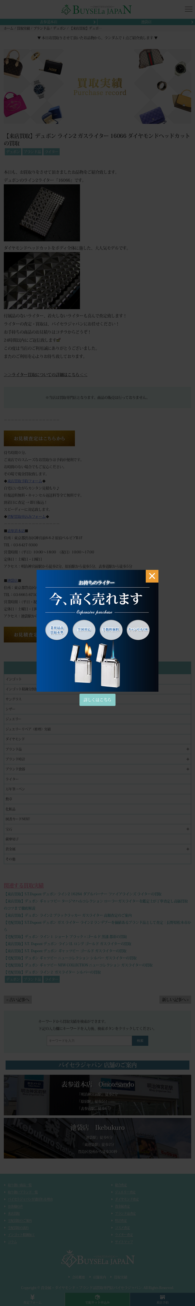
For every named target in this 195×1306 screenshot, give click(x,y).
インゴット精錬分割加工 (23, 689)
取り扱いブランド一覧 (23, 1192)
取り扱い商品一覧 (20, 1184)
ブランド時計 (15, 759)
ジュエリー (14, 719)
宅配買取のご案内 (20, 1220)
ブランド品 (32, 152)
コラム (12, 1241)
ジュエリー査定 (125, 1192)
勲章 (9, 799)
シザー (10, 709)
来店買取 (14, 1213)
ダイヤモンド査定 (127, 1199)
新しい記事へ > (175, 1000)
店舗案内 (99, 1277)
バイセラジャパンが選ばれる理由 (30, 1199)
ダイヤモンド (15, 739)
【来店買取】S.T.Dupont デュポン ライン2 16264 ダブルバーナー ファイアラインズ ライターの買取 (82, 894)
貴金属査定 (122, 1206)
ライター (52, 152)
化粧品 (10, 809)
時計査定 (121, 1220)
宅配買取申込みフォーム (26, 516)
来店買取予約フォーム (24, 481)
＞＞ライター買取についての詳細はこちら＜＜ (45, 375)
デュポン (13, 152)
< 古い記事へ (17, 1000)
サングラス (14, 699)
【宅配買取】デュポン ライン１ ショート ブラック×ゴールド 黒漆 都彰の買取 (65, 936)
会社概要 (78, 1277)
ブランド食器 (15, 769)
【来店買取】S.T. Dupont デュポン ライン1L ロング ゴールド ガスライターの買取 (67, 944)
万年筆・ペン (15, 789)
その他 (10, 859)
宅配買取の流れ (18, 1227)
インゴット (14, 679)
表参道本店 (48, 22)
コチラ (62, 332)
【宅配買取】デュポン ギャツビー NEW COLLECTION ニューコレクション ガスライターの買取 (78, 965)
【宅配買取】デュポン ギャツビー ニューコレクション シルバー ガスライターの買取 (70, 958)
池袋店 (146, 22)
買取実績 (120, 1277)
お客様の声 (15, 1206)
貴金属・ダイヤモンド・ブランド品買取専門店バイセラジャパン (91, 1288)
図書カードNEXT (18, 819)
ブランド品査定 (125, 1213)
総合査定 (121, 1184)
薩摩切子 (12, 839)
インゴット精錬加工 (21, 1234)
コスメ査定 (122, 1227)
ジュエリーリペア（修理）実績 (28, 729)
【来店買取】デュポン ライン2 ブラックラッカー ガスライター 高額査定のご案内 (68, 915)
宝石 (9, 829)
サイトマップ (124, 1241)
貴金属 (10, 849)
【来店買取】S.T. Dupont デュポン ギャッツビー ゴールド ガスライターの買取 (65, 951)
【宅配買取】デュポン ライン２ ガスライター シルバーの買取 (52, 972)
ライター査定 (124, 1234)
